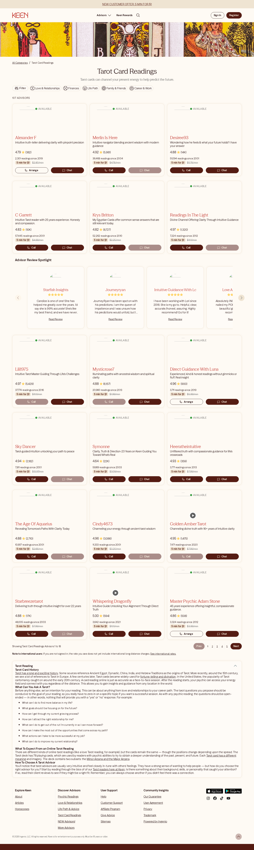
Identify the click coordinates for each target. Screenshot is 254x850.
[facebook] (215, 800)
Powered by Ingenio (155, 821)
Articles (19, 802)
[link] (193, 515)
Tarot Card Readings (69, 815)
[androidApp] (233, 792)
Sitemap (106, 821)
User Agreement (153, 802)
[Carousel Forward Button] (241, 298)
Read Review (56, 319)
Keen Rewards (124, 15)
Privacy (148, 809)
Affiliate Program (110, 809)
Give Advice (108, 815)
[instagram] (208, 800)
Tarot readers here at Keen (109, 769)
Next (236, 646)
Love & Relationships (70, 802)
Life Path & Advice (68, 809)
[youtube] (228, 800)
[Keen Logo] (20, 15)
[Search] (138, 15)
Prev (199, 646)
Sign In (217, 15)
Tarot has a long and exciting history (36, 673)
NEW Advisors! (66, 821)
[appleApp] (214, 792)
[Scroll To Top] (239, 837)
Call (111, 170)
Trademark (150, 815)
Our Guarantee (152, 796)
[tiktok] (222, 800)
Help (103, 796)
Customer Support (112, 802)
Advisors (102, 15)
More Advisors (66, 827)
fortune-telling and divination (158, 676)
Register (234, 15)
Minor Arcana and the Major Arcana (108, 759)
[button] (235, 666)
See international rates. (163, 653)
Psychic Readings (68, 796)
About (18, 796)
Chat (69, 170)
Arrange (33, 170)
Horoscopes (22, 809)
